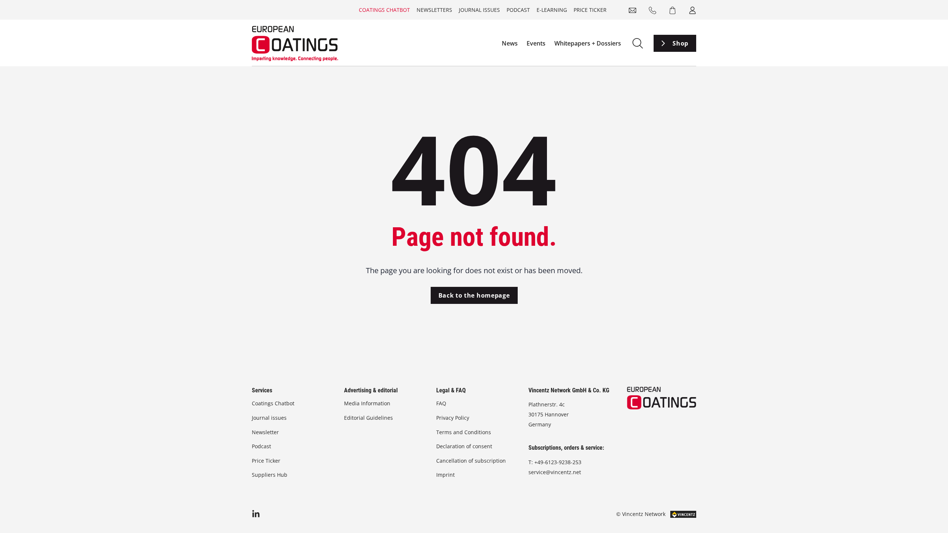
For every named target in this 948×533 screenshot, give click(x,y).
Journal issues (479, 9)
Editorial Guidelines (368, 417)
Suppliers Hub (269, 474)
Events (536, 43)
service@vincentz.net (554, 472)
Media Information (367, 403)
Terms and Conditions (463, 432)
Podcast (518, 9)
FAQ (441, 403)
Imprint (445, 474)
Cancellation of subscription (471, 460)
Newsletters (434, 9)
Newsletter (265, 432)
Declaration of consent (464, 446)
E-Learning (552, 9)
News (510, 43)
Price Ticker (590, 9)
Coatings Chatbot (384, 9)
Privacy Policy (452, 417)
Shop (680, 43)
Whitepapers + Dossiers (587, 43)
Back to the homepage (474, 295)
